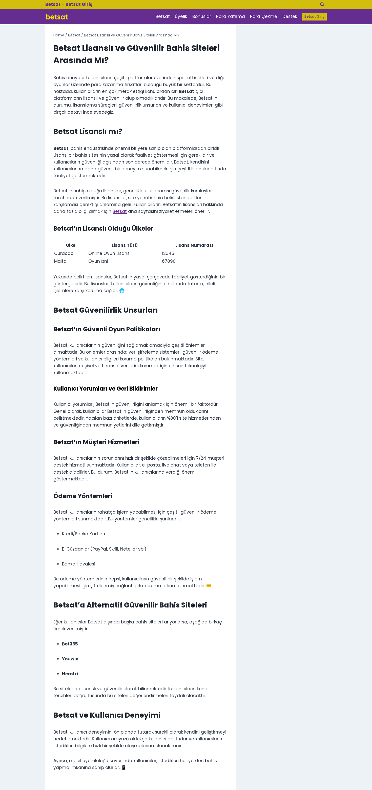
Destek (289, 16)
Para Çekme (263, 16)
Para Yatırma (230, 16)
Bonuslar (201, 16)
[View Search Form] (322, 4)
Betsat (163, 16)
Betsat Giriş (314, 16)
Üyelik (181, 16)
